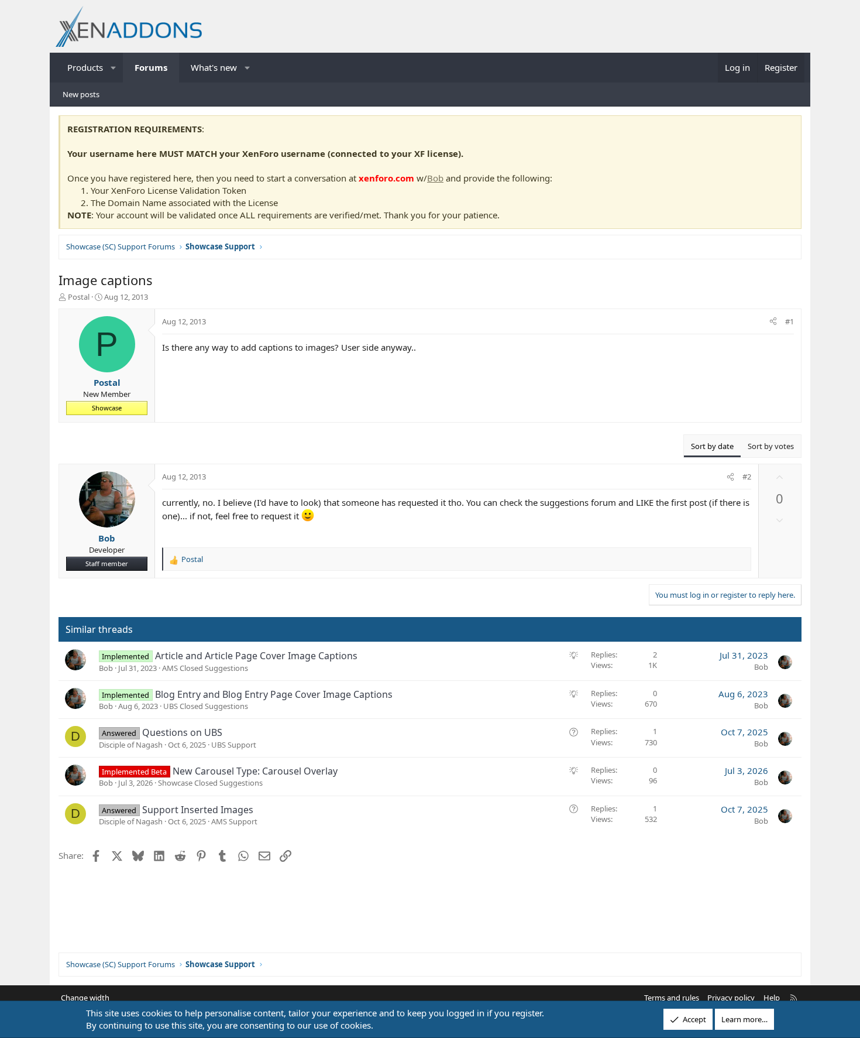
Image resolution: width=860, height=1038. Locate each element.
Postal (79, 297)
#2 (746, 476)
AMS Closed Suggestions (205, 668)
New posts (81, 94)
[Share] (773, 321)
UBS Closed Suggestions (205, 706)
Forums (151, 67)
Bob (435, 178)
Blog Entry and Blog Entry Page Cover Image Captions (274, 694)
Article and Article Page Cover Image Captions (256, 655)
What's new (214, 67)
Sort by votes (771, 446)
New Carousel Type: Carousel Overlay (255, 771)
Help (771, 997)
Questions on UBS (182, 732)
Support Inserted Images (197, 809)
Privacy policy (731, 997)
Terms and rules (671, 997)
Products (85, 67)
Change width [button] (85, 997)
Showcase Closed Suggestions (210, 782)
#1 (789, 321)
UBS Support (233, 744)
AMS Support (234, 821)
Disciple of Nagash (131, 744)
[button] (114, 68)
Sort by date (712, 446)
